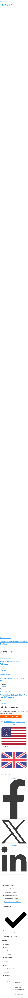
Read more (3, 647)
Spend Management (5, 638)
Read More (3, 670)
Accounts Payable (5, 674)
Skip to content (4, 1)
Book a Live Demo (11, 717)
